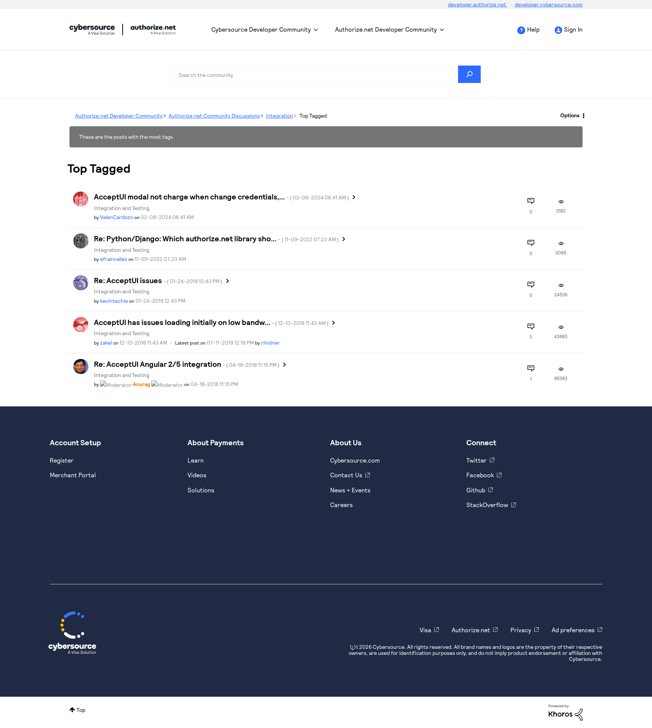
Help (533, 29)
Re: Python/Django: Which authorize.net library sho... (216, 238)
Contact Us (346, 474)
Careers (341, 504)
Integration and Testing (121, 208)
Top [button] (81, 710)
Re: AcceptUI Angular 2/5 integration (187, 363)
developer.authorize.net (477, 4)
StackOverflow (487, 504)
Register (62, 460)
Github (475, 490)
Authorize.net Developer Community (386, 29)
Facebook (480, 474)
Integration (279, 115)
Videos (197, 474)
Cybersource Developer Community (92, 29)
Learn (196, 460)
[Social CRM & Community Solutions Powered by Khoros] (566, 712)
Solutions (201, 490)
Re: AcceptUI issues (158, 280)
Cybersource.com (355, 460)
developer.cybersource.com (549, 4)
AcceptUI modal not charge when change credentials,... (221, 196)
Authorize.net (471, 629)
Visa (425, 629)
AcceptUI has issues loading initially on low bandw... (211, 321)
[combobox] (326, 74)
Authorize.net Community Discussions (214, 115)
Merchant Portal (73, 474)
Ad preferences (573, 629)
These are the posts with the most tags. (126, 136)
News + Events (350, 490)
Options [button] (570, 115)
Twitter (476, 460)
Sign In (573, 29)
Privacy (521, 629)
